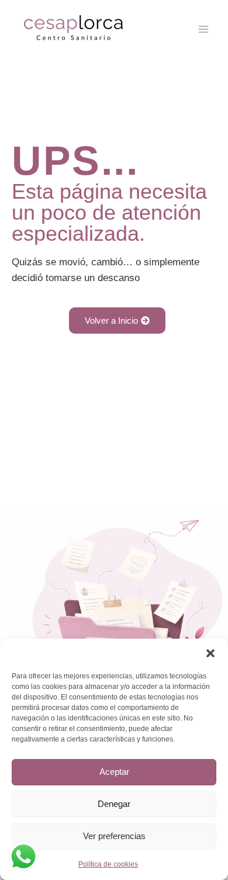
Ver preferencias (114, 836)
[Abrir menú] (203, 29)
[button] (210, 653)
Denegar (114, 804)
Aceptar (114, 772)
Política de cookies (108, 864)
